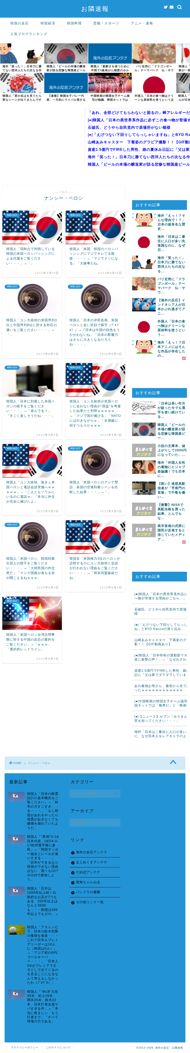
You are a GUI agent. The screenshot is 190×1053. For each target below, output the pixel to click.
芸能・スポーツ (106, 23)
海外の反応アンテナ (91, 852)
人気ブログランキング (29, 34)
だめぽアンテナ (88, 872)
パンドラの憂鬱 (88, 892)
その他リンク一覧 (90, 902)
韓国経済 (48, 23)
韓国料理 (74, 23)
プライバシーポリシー (24, 1047)
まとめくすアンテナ (91, 862)
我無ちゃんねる (88, 882)
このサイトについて (58, 1047)
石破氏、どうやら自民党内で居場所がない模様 (129, 127)
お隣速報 (95, 9)
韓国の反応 (19, 23)
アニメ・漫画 (142, 23)
